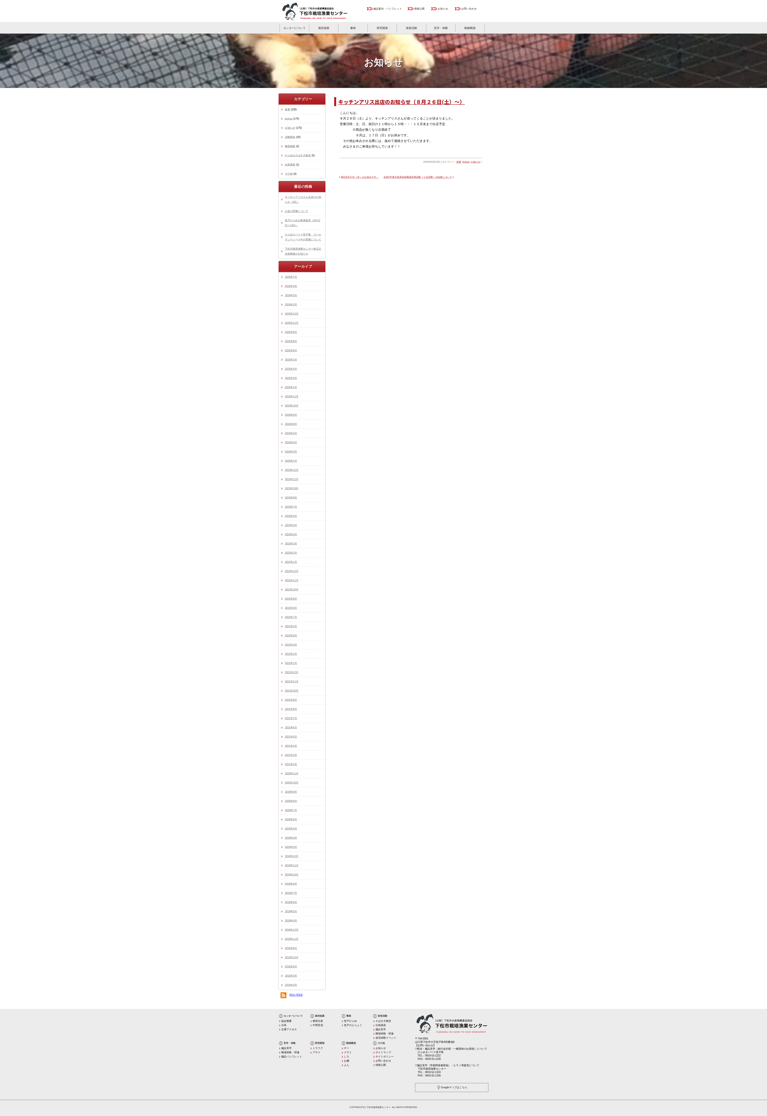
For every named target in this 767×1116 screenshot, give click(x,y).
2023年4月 (291, 534)
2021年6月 (291, 727)
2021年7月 (291, 718)
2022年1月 (291, 663)
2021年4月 (291, 745)
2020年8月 (291, 801)
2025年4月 (291, 368)
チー (346, 1048)
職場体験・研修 (385, 1033)
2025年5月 (291, 359)
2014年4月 (291, 984)
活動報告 (290, 137)
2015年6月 (291, 966)
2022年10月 (291, 589)
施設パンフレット (291, 1056)
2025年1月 (291, 387)
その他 (289, 173)
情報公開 (419, 8)
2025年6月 (291, 350)
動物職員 (470, 28)
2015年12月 (291, 957)
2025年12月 (291, 313)
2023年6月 (291, 516)
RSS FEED (296, 994)
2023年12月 (291, 470)
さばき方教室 (383, 1020)
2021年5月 (291, 736)
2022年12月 (291, 571)
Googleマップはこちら (454, 1087)
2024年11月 (291, 396)
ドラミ (348, 1052)
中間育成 (318, 1025)
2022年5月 (291, 626)
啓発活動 (411, 28)
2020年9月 (291, 791)
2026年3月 (291, 295)
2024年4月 (291, 442)
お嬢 (346, 1060)
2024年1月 (291, 460)
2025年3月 (291, 378)
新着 (458, 162)
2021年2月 (291, 764)
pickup (466, 162)
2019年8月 (291, 883)
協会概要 (286, 1020)
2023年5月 (291, 525)
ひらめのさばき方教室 (298, 155)
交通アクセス (289, 1029)
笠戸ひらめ (350, 1020)
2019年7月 (291, 893)
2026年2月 (291, 304)
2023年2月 (291, 552)
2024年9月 (291, 414)
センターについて (294, 28)
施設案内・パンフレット (387, 8)
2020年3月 (291, 847)
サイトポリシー (385, 1056)
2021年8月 (291, 709)
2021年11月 (291, 681)
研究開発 (382, 28)
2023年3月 (291, 543)
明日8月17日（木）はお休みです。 (360, 177)
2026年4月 (291, 286)
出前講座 (290, 164)
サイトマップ (383, 1052)
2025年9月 (291, 332)
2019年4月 (291, 920)
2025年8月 (291, 341)
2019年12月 (291, 856)
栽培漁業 (323, 28)
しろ (346, 1056)
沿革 (283, 1025)
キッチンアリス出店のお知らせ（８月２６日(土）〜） (401, 101)
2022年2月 (291, 653)
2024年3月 (291, 451)
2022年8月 (291, 607)
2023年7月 (291, 506)
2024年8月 (291, 424)
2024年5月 (291, 433)
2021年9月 (291, 699)
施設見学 (381, 1029)
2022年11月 (291, 580)
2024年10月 (291, 405)
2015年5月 (291, 975)
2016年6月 (291, 948)
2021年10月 (291, 690)
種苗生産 (318, 1020)
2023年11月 (291, 479)
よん (346, 1064)
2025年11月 (291, 322)
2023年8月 (291, 497)
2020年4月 (291, 837)
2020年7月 (291, 810)
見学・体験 (441, 28)
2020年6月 (291, 819)
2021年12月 (291, 672)
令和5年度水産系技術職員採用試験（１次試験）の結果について (418, 177)
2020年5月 (291, 828)
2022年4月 (291, 635)
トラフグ (318, 1048)
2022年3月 (291, 644)
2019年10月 (291, 874)
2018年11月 (291, 938)
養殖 (353, 28)
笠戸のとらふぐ (353, 1025)
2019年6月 (291, 902)
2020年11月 (291, 773)
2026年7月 (291, 276)
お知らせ (443, 8)
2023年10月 (291, 488)
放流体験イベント (386, 1037)
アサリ (316, 1052)
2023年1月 (291, 561)
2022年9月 (291, 598)
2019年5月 (291, 911)
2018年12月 (291, 929)
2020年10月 (291, 782)
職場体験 (290, 146)
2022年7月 (291, 617)
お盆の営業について (296, 211)
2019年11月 (291, 865)
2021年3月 (291, 755)
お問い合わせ (469, 8)
